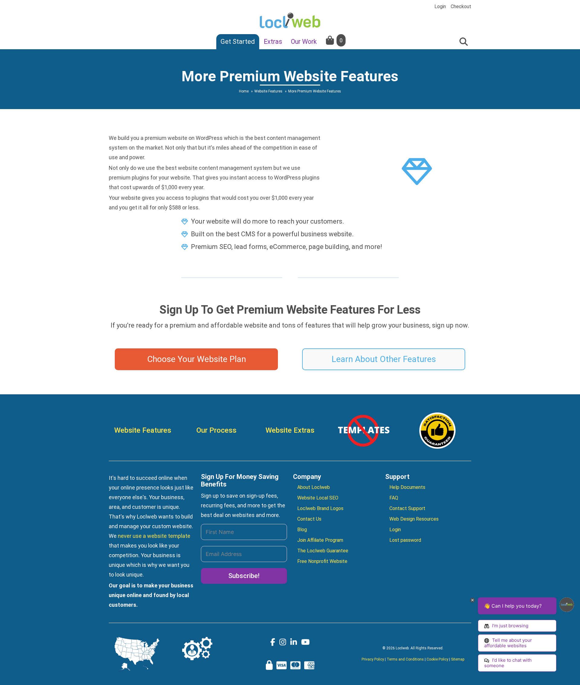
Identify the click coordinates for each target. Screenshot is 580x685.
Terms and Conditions (405, 659)
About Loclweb (313, 487)
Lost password (405, 540)
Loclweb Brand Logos (320, 508)
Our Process (216, 430)
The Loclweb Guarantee (322, 551)
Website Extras (290, 430)
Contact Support (407, 508)
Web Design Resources (414, 519)
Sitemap (457, 659)
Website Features (142, 430)
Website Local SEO (317, 498)
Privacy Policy (373, 659)
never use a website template (154, 536)
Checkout (461, 6)
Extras (273, 41)
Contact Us (309, 519)
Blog (302, 529)
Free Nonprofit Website (322, 561)
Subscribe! (243, 576)
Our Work (304, 41)
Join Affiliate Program (320, 540)
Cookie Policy (437, 659)
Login (440, 6)
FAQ (393, 498)
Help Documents (407, 487)
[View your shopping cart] (330, 40)
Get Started (238, 41)
